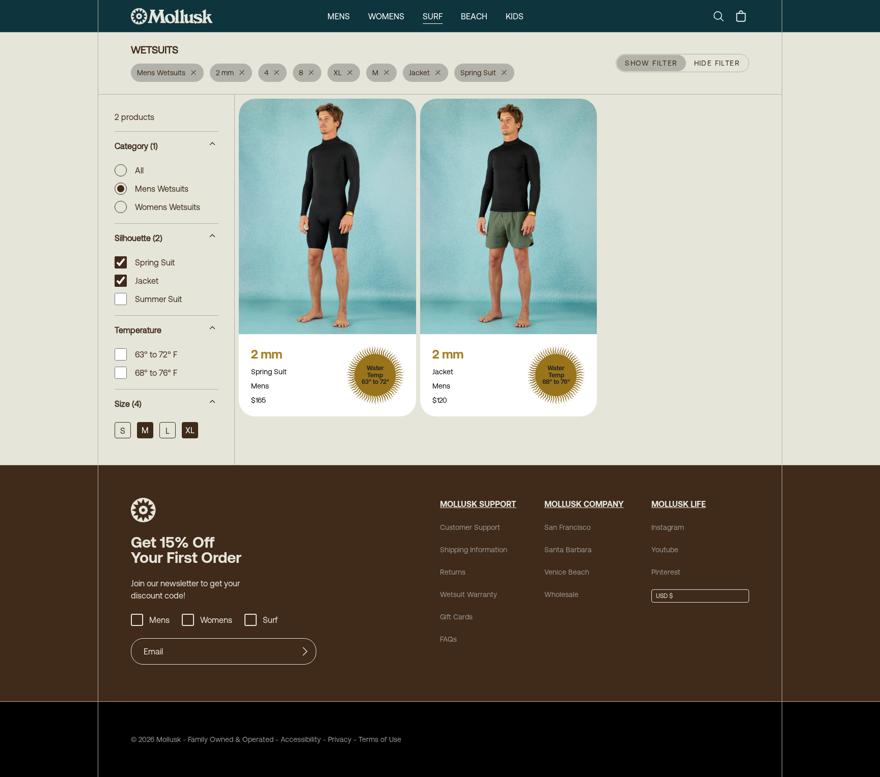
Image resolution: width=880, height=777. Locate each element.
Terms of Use (380, 739)
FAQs (448, 639)
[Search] (722, 16)
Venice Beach (566, 572)
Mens (338, 16)
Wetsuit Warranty (468, 594)
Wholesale (561, 594)
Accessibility (297, 739)
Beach (474, 16)
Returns (452, 572)
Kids (515, 16)
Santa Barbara (568, 550)
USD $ (664, 596)
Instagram (667, 527)
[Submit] (305, 651)
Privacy (339, 739)
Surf (433, 16)
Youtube (664, 550)
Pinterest (665, 572)
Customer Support (470, 527)
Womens (386, 16)
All (139, 170)
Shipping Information (473, 550)
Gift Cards (456, 617)
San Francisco (567, 527)
